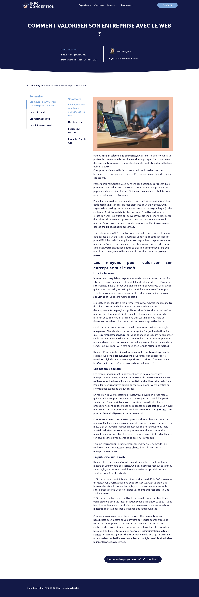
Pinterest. (161, 409)
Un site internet (37, 112)
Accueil (29, 85)
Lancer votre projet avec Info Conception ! (133, 559)
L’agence (111, 5)
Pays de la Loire (106, 362)
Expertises (84, 5)
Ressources (126, 5)
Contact (167, 5)
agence (134, 530)
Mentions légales (71, 587)
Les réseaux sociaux (40, 119)
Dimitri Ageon (124, 51)
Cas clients (99, 5)
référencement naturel (113, 334)
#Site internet (69, 49)
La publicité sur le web (41, 125)
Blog (38, 85)
